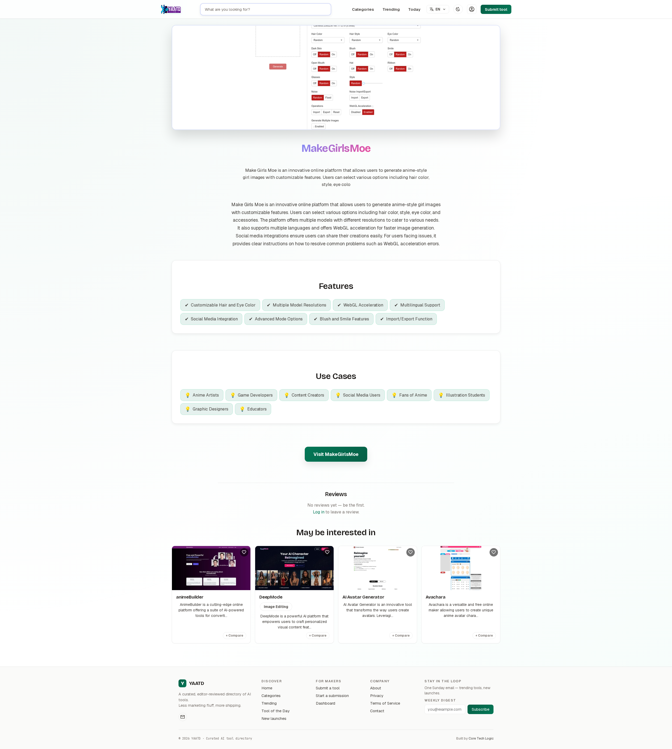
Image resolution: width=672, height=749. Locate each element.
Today (414, 9)
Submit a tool (328, 687)
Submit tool (496, 9)
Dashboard (325, 703)
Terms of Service (385, 703)
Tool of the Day (275, 710)
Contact (377, 710)
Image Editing (276, 606)
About (375, 687)
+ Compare (234, 635)
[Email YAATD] (182, 717)
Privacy (376, 695)
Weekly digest (440, 700)
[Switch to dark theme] (458, 9)
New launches (273, 718)
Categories (363, 9)
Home (266, 687)
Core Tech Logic (481, 738)
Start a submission (332, 695)
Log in (318, 512)
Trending (391, 9)
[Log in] (471, 9)
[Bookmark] (244, 552)
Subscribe (480, 709)
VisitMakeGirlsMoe (336, 454)
